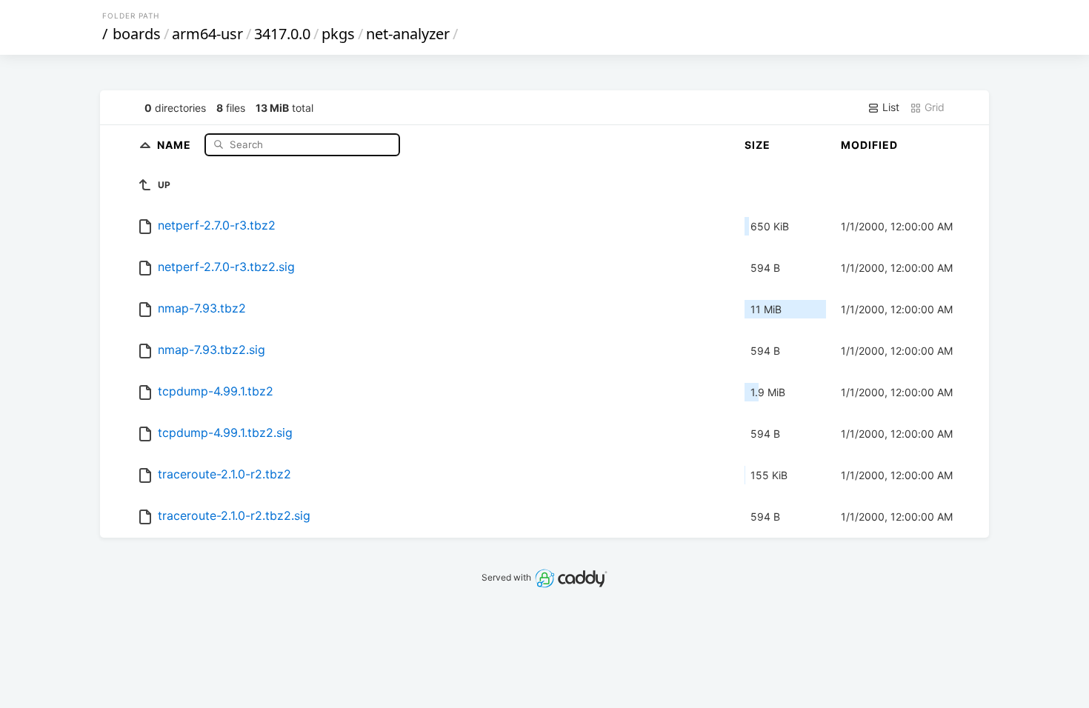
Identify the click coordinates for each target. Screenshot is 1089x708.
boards (137, 34)
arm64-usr (207, 34)
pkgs (338, 34)
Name (175, 144)
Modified (869, 144)
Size (757, 144)
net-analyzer (408, 34)
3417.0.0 (282, 34)
